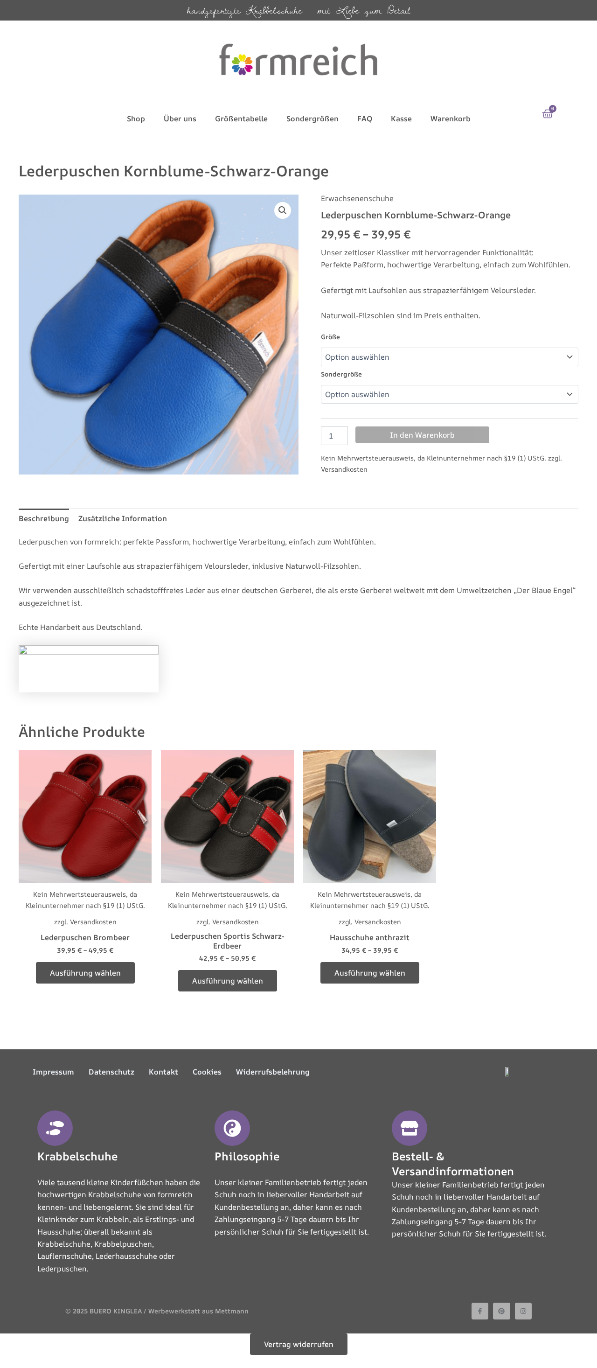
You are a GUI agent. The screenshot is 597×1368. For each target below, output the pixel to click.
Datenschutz (111, 1072)
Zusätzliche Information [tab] (122, 518)
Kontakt (163, 1072)
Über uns (180, 118)
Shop (136, 118)
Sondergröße (341, 374)
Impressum (53, 1072)
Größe (330, 336)
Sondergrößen (312, 118)
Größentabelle (241, 118)
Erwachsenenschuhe (357, 198)
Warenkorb (450, 118)
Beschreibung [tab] (44, 518)
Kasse (401, 118)
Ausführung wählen (85, 973)
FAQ (364, 118)
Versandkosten (344, 469)
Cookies (207, 1072)
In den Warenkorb (422, 435)
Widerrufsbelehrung (273, 1072)
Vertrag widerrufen (298, 1344)
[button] (282, 210)
